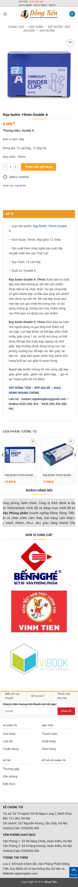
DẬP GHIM (36, 27)
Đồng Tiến (50, 882)
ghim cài (36, 374)
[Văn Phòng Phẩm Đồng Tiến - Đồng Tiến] (39, 13)
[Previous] (3, 462)
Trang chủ (16, 27)
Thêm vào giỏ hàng (38, 167)
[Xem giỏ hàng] (72, 14)
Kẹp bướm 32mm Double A (57, 475)
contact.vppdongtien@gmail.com (43, 399)
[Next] (75, 462)
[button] (5, 14)
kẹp (51, 331)
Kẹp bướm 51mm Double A (19, 475)
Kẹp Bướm (47, 30)
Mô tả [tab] (10, 213)
